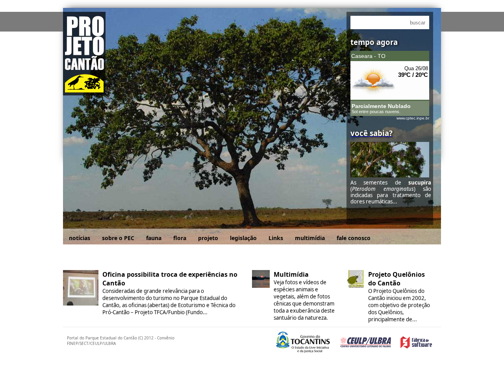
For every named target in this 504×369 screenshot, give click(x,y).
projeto (208, 238)
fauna (153, 238)
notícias (79, 238)
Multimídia (291, 274)
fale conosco (354, 238)
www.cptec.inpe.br (413, 118)
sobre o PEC (118, 238)
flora (179, 238)
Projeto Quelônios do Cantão (396, 278)
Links (276, 238)
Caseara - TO (368, 56)
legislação (243, 238)
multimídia (310, 238)
